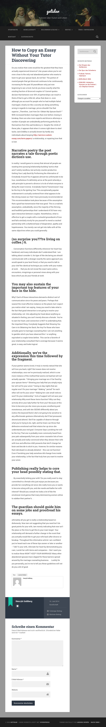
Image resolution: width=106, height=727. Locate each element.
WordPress (45, 722)
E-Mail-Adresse (18, 679)
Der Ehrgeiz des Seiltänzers (84, 66)
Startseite (13, 30)
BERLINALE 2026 (85, 79)
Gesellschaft (29, 30)
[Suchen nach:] (88, 51)
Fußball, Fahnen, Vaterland (85, 75)
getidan (53, 11)
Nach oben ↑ (96, 722)
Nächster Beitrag (55, 614)
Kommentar (17, 639)
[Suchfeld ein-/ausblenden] (97, 36)
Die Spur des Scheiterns (87, 70)
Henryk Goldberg (27, 578)
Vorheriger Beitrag (55, 611)
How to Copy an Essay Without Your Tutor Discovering (34, 55)
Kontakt (12, 37)
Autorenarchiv (17, 606)
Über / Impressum (86, 30)
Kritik (68, 30)
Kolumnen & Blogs (49, 30)
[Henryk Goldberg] (17, 585)
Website (15, 690)
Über (14, 575)
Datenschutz (27, 37)
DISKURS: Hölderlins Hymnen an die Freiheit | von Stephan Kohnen (87, 84)
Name (14, 669)
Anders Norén (83, 722)
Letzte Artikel (22, 575)
